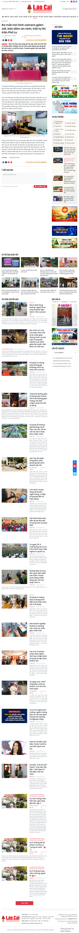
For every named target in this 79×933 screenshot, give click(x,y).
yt (74, 1)
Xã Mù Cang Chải (59, 130)
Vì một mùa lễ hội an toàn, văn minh (29, 271)
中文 (68, 1)
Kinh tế (16, 17)
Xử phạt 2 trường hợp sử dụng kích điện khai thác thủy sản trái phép (37, 599)
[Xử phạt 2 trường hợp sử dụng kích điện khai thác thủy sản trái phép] (14, 601)
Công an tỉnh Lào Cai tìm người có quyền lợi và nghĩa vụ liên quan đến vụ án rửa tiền (61, 48)
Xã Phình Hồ (70, 137)
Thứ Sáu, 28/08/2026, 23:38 (11, 1)
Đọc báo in (73, 17)
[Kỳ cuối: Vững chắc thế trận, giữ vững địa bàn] (14, 801)
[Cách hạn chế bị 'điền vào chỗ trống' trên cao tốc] (49, 283)
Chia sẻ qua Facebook (3, 40)
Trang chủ (3, 17)
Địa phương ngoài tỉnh (59, 122)
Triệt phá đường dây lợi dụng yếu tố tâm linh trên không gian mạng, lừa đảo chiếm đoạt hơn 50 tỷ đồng (38, 400)
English (64, 1)
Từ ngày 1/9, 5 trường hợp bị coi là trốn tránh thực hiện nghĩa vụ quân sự (38, 548)
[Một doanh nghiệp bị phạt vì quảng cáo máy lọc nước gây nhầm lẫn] (14, 630)
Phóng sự (51, 17)
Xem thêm (24, 903)
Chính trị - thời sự (9, 17)
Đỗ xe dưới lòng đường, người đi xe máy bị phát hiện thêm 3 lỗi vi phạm (37, 307)
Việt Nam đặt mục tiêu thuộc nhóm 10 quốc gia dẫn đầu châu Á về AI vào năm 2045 (70, 151)
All (78, 17)
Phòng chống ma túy (33, 806)
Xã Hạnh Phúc (59, 137)
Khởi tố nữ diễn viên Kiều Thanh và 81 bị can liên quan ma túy (38, 745)
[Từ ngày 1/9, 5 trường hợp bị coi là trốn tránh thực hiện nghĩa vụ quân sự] (14, 550)
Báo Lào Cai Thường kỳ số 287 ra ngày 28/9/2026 (64, 320)
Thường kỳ (64, 302)
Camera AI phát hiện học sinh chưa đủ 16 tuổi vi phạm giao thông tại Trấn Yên (30, 292)
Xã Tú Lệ (57, 134)
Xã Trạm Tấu (70, 134)
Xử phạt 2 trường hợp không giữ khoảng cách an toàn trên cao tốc (37, 366)
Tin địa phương (57, 116)
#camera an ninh (14, 157)
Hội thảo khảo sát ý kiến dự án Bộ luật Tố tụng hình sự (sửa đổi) (38, 521)
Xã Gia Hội (70, 140)
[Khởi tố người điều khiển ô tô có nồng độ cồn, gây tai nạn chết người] (11, 283)
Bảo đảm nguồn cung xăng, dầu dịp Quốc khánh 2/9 (69, 199)
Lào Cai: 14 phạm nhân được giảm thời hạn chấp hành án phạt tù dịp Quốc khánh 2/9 (38, 656)
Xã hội (20, 17)
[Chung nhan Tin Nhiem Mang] (68, 930)
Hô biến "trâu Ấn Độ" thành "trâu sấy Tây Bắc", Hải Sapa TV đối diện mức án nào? (38, 769)
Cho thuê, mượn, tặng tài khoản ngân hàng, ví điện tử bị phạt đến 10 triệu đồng (37, 494)
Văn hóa (25, 17)
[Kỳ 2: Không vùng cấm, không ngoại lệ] (14, 873)
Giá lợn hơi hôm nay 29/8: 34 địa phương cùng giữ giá (69, 190)
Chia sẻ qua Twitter (6, 40)
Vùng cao (56, 302)
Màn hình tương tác (60, 366)
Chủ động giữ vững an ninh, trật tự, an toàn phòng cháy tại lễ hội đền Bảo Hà (68, 292)
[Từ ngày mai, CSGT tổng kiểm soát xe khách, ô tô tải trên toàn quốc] (14, 688)
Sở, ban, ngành (71, 123)
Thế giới (46, 17)
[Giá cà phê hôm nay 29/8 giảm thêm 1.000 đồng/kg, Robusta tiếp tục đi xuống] (58, 178)
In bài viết (9, 40)
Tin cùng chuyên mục (10, 299)
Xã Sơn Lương (59, 143)
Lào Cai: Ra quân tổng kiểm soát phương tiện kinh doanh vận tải (36, 461)
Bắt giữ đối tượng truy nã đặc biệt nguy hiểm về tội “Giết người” (61, 72)
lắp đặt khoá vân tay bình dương (61, 360)
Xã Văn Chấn (71, 143)
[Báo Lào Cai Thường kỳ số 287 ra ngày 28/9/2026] (64, 314)
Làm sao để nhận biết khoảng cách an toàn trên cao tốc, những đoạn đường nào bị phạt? (49, 272)
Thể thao (40, 17)
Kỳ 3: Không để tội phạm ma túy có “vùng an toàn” (37, 843)
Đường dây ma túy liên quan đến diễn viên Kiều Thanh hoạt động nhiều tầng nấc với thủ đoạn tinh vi (37, 577)
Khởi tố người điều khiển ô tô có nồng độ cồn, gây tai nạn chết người (62, 54)
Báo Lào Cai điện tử (39, 9)
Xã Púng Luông (71, 130)
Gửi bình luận (41, 186)
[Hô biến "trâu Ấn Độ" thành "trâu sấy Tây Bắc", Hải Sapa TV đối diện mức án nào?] (14, 771)
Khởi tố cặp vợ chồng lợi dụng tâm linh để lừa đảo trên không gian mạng (67, 271)
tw (75, 474)
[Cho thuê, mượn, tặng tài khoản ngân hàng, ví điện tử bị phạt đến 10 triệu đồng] (14, 496)
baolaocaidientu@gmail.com (34, 923)
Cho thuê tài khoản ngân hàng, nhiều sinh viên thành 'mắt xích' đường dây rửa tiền (10, 272)
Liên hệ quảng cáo (40, 1)
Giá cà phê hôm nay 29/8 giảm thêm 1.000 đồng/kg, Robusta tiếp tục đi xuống (69, 180)
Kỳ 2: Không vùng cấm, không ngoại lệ (37, 871)
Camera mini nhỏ (61, 363)
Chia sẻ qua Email (11, 40)
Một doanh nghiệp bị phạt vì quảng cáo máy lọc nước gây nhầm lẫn (37, 627)
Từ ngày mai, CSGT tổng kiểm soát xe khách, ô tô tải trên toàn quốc (37, 685)
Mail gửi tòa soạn (26, 1)
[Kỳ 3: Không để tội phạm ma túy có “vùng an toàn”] (14, 845)
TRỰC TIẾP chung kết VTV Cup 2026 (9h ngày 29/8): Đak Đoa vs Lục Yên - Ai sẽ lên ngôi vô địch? (70, 165)
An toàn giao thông (7, 349)
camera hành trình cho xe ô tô (62, 358)
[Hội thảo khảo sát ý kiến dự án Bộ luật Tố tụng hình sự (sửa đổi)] (14, 524)
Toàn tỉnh (58, 126)
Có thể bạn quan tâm (10, 254)
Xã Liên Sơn (58, 140)
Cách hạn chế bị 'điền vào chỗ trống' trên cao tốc (48, 291)
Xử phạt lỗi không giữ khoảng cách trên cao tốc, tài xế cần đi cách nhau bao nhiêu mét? (37, 429)
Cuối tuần (73, 302)
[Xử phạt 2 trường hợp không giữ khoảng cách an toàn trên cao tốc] (14, 369)
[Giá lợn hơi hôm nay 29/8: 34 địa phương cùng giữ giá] (58, 189)
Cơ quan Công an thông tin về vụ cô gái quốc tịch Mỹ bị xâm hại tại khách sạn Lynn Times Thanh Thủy (61, 80)
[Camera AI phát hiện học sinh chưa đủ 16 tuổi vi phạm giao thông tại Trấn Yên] (30, 283)
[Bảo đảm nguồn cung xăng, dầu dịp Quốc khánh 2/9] (58, 198)
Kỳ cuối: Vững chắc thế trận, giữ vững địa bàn (37, 799)
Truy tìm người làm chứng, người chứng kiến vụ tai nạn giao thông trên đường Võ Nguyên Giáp (38, 714)
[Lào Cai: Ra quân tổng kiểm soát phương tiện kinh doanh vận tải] (14, 464)
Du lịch (30, 17)
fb (71, 1)
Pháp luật (35, 17)
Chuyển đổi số (58, 17)
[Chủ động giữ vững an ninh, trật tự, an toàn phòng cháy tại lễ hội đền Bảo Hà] (68, 283)
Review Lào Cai (66, 17)
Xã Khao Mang (71, 126)
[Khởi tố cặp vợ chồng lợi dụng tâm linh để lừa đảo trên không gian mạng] (68, 263)
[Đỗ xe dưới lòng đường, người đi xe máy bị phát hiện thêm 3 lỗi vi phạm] (14, 309)
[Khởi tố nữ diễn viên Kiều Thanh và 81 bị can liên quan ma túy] (14, 748)
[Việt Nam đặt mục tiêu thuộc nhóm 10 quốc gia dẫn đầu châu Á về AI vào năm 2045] (58, 149)
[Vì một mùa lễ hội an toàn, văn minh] (30, 263)
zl (76, 1)
